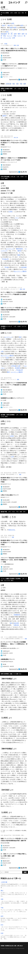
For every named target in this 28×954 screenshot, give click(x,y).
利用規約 (2, 945)
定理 (13, 38)
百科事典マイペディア (6, 326)
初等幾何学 (17, 614)
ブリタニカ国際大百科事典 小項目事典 (11, 578)
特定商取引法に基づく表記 (10, 945)
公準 (2, 351)
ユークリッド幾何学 (17, 372)
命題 (11, 27)
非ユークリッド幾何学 (20, 271)
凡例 (18, 45)
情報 (15, 45)
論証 (9, 25)
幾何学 (19, 250)
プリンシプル (7, 38)
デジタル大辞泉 (5, 12)
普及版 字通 (4, 511)
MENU (2, 2)
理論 (23, 29)
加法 (11, 623)
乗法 (14, 83)
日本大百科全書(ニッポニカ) (8, 176)
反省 (7, 357)
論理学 (4, 115)
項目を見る (11, 530)
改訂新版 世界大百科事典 (8, 414)
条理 (23, 34)
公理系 (10, 211)
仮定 (7, 31)
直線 (19, 255)
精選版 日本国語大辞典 (6, 88)
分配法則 (16, 625)
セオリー (20, 36)
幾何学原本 (19, 248)
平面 (21, 83)
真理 (21, 25)
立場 (19, 366)
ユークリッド (10, 248)
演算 (17, 83)
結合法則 (16, 623)
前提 (15, 27)
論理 (5, 34)
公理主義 (13, 366)
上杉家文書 (8, 83)
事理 (19, 34)
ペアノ (17, 218)
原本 (20, 337)
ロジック (9, 36)
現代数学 (17, 368)
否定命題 (24, 267)
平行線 (6, 267)
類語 (2, 34)
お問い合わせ (20, 945)
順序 (25, 83)
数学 (3, 25)
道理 (12, 23)
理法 (4, 36)
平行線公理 (5, 259)
